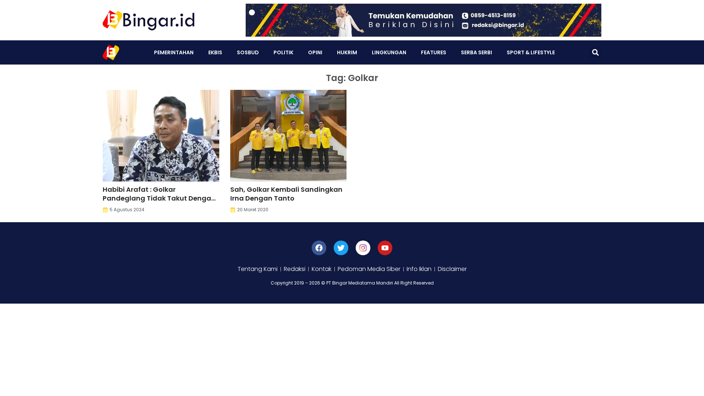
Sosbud (248, 52)
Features (433, 52)
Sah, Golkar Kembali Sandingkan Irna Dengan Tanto (286, 194)
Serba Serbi (476, 52)
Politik (283, 52)
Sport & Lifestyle (531, 52)
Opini (315, 52)
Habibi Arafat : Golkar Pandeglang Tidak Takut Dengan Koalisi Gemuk (159, 198)
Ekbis (215, 52)
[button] (595, 53)
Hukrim (347, 52)
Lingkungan (389, 52)
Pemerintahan (174, 52)
